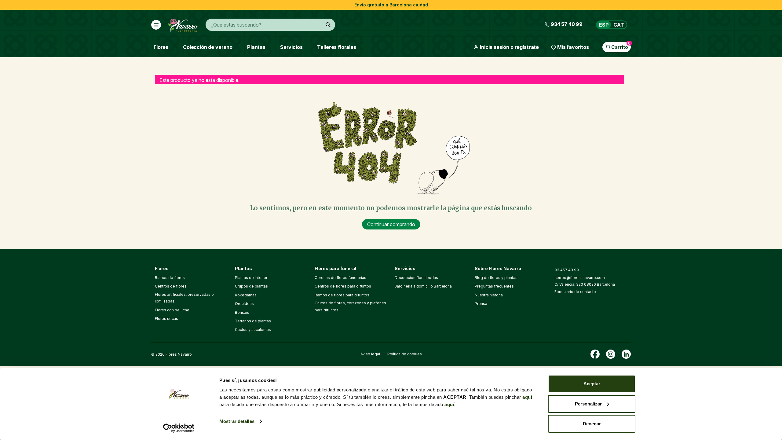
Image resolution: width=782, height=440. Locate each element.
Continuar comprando (391, 224)
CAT (618, 25)
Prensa (481, 303)
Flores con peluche (172, 310)
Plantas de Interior (251, 277)
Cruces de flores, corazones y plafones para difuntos (350, 306)
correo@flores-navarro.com (579, 277)
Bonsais (242, 312)
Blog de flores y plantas (496, 277)
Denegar (592, 423)
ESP (604, 25)
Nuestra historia (489, 295)
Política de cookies (404, 354)
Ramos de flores (170, 277)
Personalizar (588, 403)
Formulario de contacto (575, 291)
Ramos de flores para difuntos (342, 295)
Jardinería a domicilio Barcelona (423, 286)
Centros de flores (171, 286)
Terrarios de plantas (253, 321)
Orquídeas (244, 303)
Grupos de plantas (251, 286)
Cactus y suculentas (253, 329)
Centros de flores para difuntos (343, 286)
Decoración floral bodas (416, 277)
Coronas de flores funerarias (340, 277)
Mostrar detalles (236, 421)
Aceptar (591, 383)
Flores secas (166, 318)
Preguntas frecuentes (494, 286)
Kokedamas (246, 295)
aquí (527, 397)
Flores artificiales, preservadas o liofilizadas (184, 297)
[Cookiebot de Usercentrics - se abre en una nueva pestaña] (179, 428)
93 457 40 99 (566, 270)
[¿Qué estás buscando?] (328, 24)
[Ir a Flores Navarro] (183, 24)
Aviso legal (370, 354)
